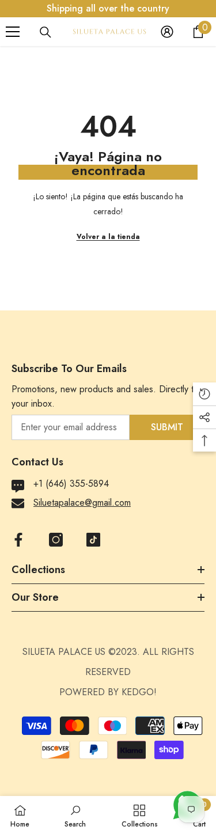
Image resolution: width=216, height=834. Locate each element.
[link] (75, 815)
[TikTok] (93, 539)
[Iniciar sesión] (167, 31)
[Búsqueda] (45, 32)
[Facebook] (18, 539)
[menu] (13, 32)
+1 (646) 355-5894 (71, 483)
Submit (167, 427)
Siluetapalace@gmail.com (82, 502)
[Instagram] (55, 539)
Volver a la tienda (108, 237)
